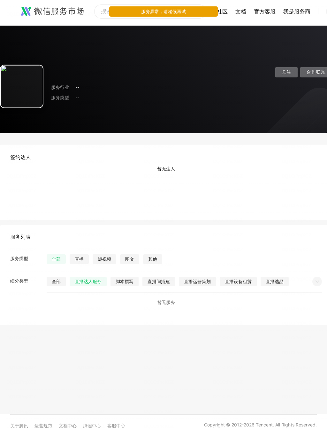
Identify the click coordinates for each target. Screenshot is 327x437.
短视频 (104, 259)
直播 (79, 259)
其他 (152, 259)
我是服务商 (296, 11)
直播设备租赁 (238, 281)
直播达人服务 (88, 281)
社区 (222, 11)
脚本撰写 (124, 281)
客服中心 (116, 425)
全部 (56, 259)
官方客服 (265, 11)
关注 (286, 72)
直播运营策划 (197, 281)
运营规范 (43, 425)
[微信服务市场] (52, 11)
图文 (129, 259)
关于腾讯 (19, 425)
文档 (240, 11)
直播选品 (275, 281)
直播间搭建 (159, 281)
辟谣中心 (92, 425)
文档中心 (68, 425)
